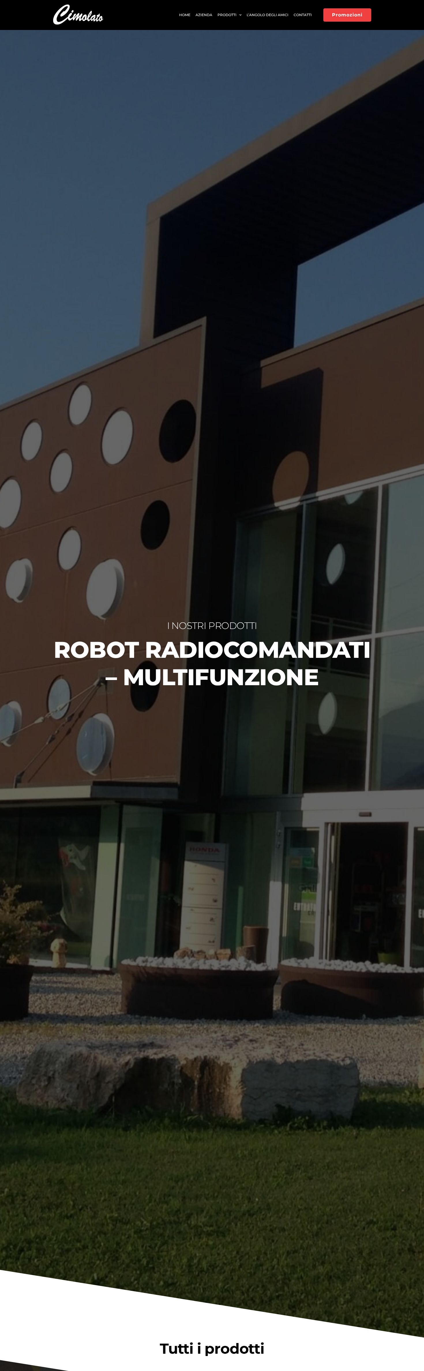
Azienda (204, 15)
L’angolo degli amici (267, 15)
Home (184, 15)
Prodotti (227, 15)
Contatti (303, 15)
